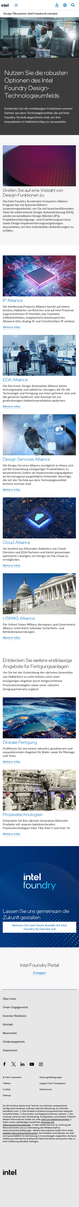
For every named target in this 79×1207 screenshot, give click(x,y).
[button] (39, 190)
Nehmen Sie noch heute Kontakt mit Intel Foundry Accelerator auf (39, 927)
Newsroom (10, 1033)
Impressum (10, 1050)
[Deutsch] (65, 5)
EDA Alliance (15, 379)
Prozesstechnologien (23, 814)
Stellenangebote (14, 1042)
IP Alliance (13, 300)
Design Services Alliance (26, 459)
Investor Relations (14, 1016)
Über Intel (9, 999)
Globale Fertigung (20, 742)
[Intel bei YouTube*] (32, 1065)
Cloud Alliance (16, 542)
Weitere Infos (11, 327)
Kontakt (8, 1024)
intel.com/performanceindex (55, 1119)
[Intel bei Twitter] (13, 1065)
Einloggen (39, 973)
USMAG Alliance (19, 618)
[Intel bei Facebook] (4, 1065)
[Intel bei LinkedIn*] (22, 1065)
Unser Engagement (15, 1007)
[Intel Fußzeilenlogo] (10, 1172)
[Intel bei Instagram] (41, 1065)
